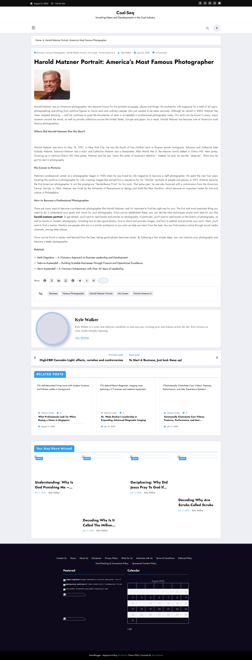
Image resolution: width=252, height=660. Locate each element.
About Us (83, 558)
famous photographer (55, 52)
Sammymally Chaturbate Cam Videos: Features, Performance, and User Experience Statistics (184, 418)
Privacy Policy (111, 558)
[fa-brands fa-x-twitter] (205, 3)
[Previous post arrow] (35, 358)
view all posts (82, 338)
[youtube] (219, 3)
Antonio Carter (47, 412)
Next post (134, 354)
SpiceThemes (157, 655)
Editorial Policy (185, 558)
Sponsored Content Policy (144, 563)
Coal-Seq (125, 12)
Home (73, 558)
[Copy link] (103, 280)
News (39, 458)
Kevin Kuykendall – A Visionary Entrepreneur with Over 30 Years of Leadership (80, 269)
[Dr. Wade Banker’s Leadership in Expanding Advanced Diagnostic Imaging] (126, 387)
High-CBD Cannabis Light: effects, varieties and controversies (81, 360)
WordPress (122, 655)
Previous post (116, 354)
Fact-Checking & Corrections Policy (112, 563)
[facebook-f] (200, 3)
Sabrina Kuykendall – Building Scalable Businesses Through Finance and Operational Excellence (90, 263)
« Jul (129, 629)
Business (40, 52)
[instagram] (214, 3)
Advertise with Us (144, 558)
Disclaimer (96, 558)
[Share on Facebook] (45, 280)
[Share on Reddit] (80, 280)
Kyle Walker (126, 52)
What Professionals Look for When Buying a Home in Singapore (57, 418)
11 (142, 603)
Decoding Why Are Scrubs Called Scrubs (148, 502)
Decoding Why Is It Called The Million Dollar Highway (51, 523)
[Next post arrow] (217, 358)
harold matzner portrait (76, 52)
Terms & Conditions (165, 558)
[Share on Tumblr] (87, 280)
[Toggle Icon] (33, 28)
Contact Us (61, 558)
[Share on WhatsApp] (66, 280)
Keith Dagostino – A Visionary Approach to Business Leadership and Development (82, 257)
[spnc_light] (217, 28)
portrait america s (107, 52)
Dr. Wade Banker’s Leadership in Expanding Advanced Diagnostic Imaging (123, 418)
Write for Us (127, 558)
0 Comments (161, 52)
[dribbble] (210, 3)
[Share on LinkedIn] (59, 280)
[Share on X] (52, 280)
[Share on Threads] (94, 280)
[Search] (207, 28)
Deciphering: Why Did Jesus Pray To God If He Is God (101, 485)
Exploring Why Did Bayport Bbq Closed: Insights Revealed (195, 485)
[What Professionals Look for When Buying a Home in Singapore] (63, 387)
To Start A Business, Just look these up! (155, 360)
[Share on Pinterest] (73, 280)
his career (92, 52)
